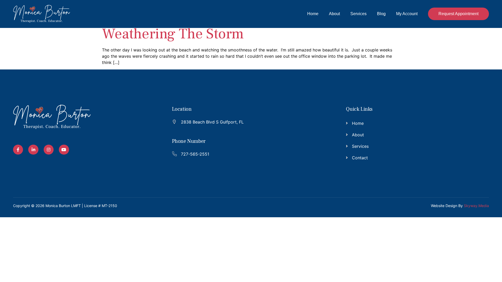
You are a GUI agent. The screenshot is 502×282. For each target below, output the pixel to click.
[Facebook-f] (18, 150)
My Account (407, 13)
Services (358, 13)
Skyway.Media (476, 205)
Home (312, 13)
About (334, 13)
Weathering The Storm (173, 33)
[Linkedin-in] (33, 150)
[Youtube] (64, 150)
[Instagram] (49, 150)
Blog (381, 13)
